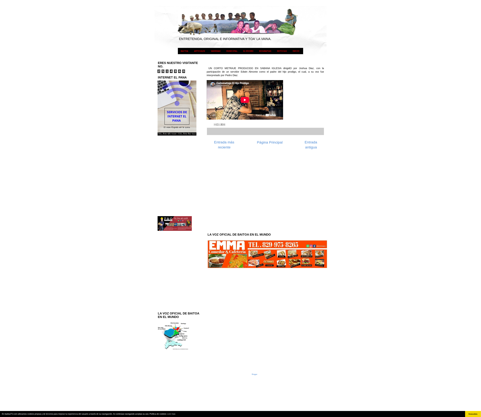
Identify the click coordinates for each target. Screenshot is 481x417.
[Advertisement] (226, 190)
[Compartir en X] (219, 124)
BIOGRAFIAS (265, 51)
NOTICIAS (282, 51)
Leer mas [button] (171, 414)
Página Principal (270, 142)
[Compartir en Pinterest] (224, 124)
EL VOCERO (248, 51)
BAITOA (184, 51)
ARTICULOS (199, 51)
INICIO (296, 51)
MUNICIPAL (231, 51)
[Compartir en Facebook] (222, 124)
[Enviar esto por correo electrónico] (215, 124)
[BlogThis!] (217, 124)
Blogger (254, 374)
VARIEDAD (216, 51)
